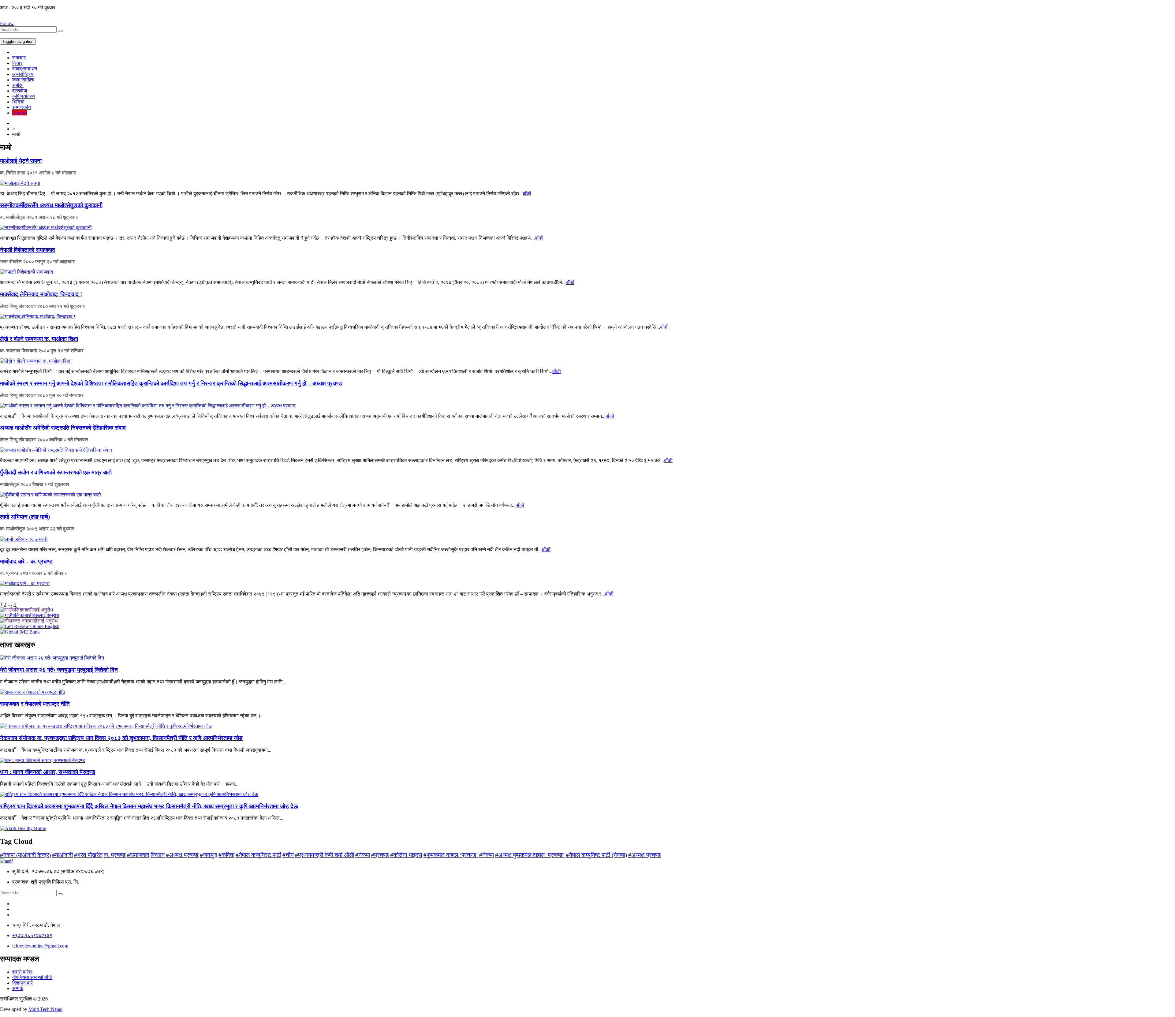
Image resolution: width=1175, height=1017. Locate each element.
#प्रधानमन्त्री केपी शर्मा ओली (324, 855)
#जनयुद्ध (208, 855)
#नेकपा (362, 855)
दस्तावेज (19, 90)
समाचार (19, 57)
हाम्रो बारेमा (22, 971)
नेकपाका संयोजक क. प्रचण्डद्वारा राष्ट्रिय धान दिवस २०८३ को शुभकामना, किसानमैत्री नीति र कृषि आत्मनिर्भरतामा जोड (121, 738)
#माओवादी (62, 855)
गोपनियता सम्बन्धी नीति (32, 977)
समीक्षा (18, 85)
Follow (7, 23)
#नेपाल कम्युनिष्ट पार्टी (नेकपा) (596, 855)
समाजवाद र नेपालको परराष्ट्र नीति (35, 704)
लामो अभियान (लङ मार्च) (25, 517)
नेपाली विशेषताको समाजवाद (27, 250)
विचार (17, 63)
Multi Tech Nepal (45, 1009)
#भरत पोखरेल (88, 855)
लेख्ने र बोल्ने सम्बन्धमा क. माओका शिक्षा (39, 339)
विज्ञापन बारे (22, 982)
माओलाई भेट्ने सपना (21, 161)
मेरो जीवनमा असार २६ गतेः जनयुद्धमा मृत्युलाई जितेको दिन (59, 670)
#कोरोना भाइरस (406, 855)
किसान (158, 855)
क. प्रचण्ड (115, 855)
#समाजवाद (138, 855)
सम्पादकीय (21, 107)
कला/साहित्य (23, 79)
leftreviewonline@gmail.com (40, 945)
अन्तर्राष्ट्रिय (22, 74)
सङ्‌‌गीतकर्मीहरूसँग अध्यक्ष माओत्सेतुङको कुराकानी (51, 205)
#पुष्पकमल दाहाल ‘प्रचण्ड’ (450, 855)
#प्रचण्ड (380, 855)
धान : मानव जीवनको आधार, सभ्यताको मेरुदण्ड (47, 772)
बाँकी (527, 193)
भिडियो (18, 101)
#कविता (226, 855)
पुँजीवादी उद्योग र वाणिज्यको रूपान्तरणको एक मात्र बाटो (56, 472)
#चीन (288, 855)
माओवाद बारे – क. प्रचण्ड (26, 561)
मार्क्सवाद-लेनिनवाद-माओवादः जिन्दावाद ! (41, 294)
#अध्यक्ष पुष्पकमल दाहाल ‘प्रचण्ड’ (530, 855)
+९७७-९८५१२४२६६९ (32, 935)
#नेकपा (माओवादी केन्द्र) (25, 855)
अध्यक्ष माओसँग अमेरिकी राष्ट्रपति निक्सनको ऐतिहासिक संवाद (63, 427)
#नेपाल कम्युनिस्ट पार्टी (258, 855)
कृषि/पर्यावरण (23, 96)
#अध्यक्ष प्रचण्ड (182, 855)
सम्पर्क (17, 988)
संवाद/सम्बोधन (24, 68)
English (19, 112)
